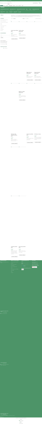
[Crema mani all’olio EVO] (14, 24)
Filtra (2, 37)
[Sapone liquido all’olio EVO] (38, 45)
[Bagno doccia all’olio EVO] (30, 45)
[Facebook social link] (36, 0)
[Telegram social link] (41, 0)
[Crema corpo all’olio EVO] (22, 24)
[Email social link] (37, 0)
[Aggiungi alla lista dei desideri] (12, 37)
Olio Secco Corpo (37, 134)
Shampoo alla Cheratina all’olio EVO (14, 135)
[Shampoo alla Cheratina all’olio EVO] (14, 107)
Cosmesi (12, 137)
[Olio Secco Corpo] (38, 107)
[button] (14, 39)
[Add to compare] (12, 29)
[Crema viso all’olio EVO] (30, 107)
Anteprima (12, 40)
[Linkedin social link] (39, 0)
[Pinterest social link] (38, 0)
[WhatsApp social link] (40, 0)
